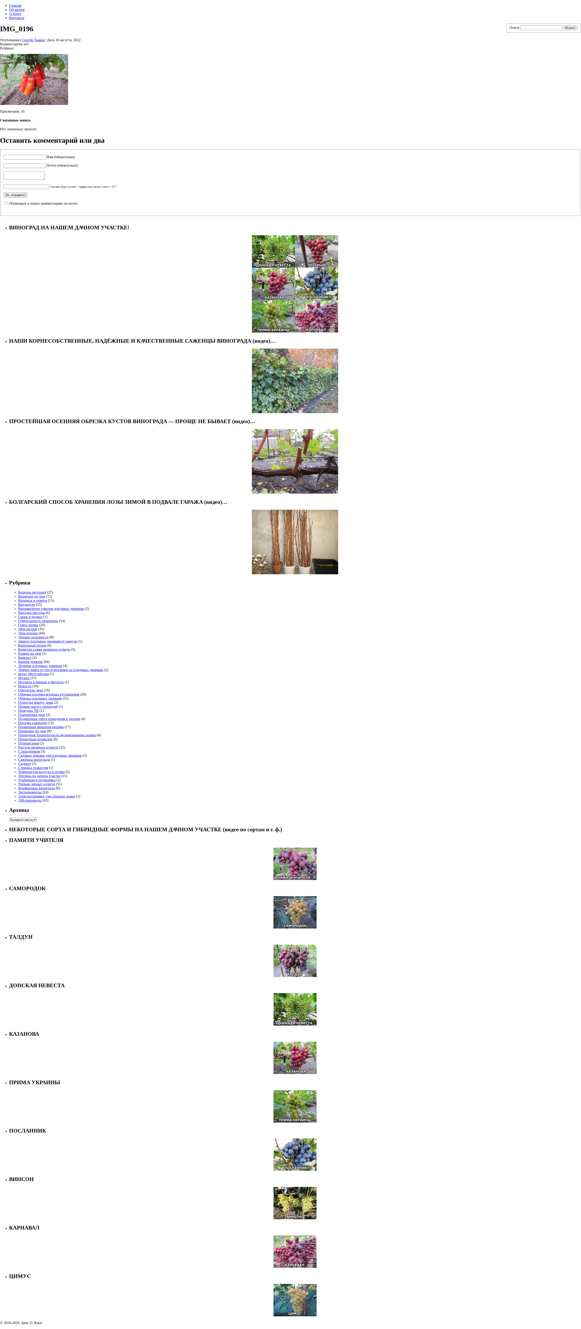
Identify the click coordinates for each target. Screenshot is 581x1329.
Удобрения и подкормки (37, 780)
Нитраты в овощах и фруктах (41, 682)
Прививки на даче (32, 731)
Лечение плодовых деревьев (40, 666)
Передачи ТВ (28, 711)
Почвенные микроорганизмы (41, 727)
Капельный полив (32, 645)
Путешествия (28, 743)
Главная (15, 5)
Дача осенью (28, 633)
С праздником (29, 751)
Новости (25, 686)
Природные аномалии (35, 739)
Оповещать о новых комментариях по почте (43, 203)
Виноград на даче (31, 596)
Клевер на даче (29, 653)
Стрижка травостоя (33, 768)
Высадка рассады (31, 613)
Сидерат (24, 764)
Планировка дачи (31, 715)
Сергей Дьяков (33, 40)
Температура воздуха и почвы (41, 772)
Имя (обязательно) (61, 157)
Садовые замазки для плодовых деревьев (50, 755)
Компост (25, 658)
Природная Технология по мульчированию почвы (57, 735)
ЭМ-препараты (30, 800)
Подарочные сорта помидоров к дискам (49, 719)
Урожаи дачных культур (36, 784)
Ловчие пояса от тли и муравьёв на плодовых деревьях (60, 670)
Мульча (24, 678)
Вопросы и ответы (32, 600)
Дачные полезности (33, 637)
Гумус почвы (28, 625)
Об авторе (17, 10)
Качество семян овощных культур (44, 649)
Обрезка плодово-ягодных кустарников (48, 694)
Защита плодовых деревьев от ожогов (47, 641)
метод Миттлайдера (33, 674)
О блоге (15, 14)
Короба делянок (30, 662)
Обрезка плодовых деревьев (40, 698)
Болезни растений (32, 592)
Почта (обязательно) (62, 165)
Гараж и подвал (30, 617)
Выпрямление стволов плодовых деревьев (51, 609)
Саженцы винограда (34, 760)
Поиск (514, 27)
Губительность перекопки (38, 621)
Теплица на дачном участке (39, 776)
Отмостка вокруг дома (35, 702)
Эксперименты (30, 792)
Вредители (26, 604)
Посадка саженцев (32, 723)
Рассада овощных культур (38, 747)
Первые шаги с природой (38, 706)
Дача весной (27, 629)
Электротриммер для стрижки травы (46, 796)
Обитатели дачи (30, 690)
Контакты (16, 18)
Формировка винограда (36, 788)
